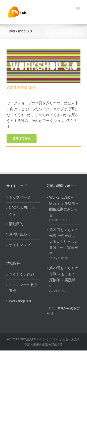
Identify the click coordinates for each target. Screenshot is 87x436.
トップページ (19, 197)
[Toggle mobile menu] (78, 8)
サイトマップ (19, 245)
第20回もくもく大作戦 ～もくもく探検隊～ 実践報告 (63, 277)
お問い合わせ (19, 234)
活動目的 (16, 224)
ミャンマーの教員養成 (23, 288)
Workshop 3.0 (21, 87)
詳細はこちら (21, 138)
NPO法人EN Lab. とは (22, 210)
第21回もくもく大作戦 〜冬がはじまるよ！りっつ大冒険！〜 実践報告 (63, 241)
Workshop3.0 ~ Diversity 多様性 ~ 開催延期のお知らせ (63, 206)
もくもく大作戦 (21, 274)
